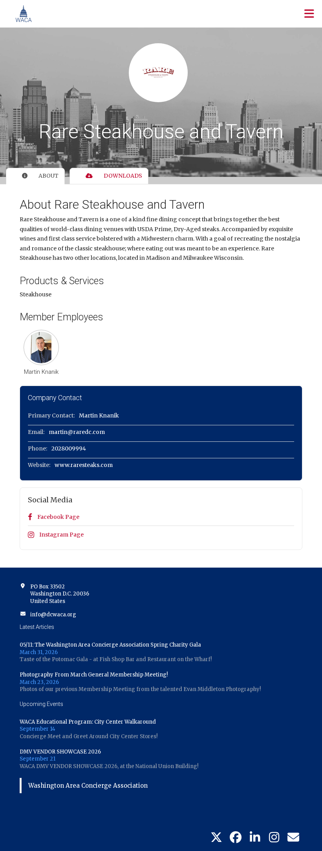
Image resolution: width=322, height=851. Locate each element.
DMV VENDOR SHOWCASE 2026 (60, 751)
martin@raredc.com (77, 432)
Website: (39, 465)
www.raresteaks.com (84, 465)
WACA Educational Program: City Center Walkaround (88, 722)
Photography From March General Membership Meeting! (94, 674)
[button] (41, 347)
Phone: (37, 448)
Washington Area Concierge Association (88, 785)
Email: (36, 432)
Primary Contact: (51, 415)
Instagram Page (61, 534)
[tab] (35, 176)
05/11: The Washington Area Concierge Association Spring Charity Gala (110, 644)
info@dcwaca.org (53, 614)
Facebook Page (57, 516)
